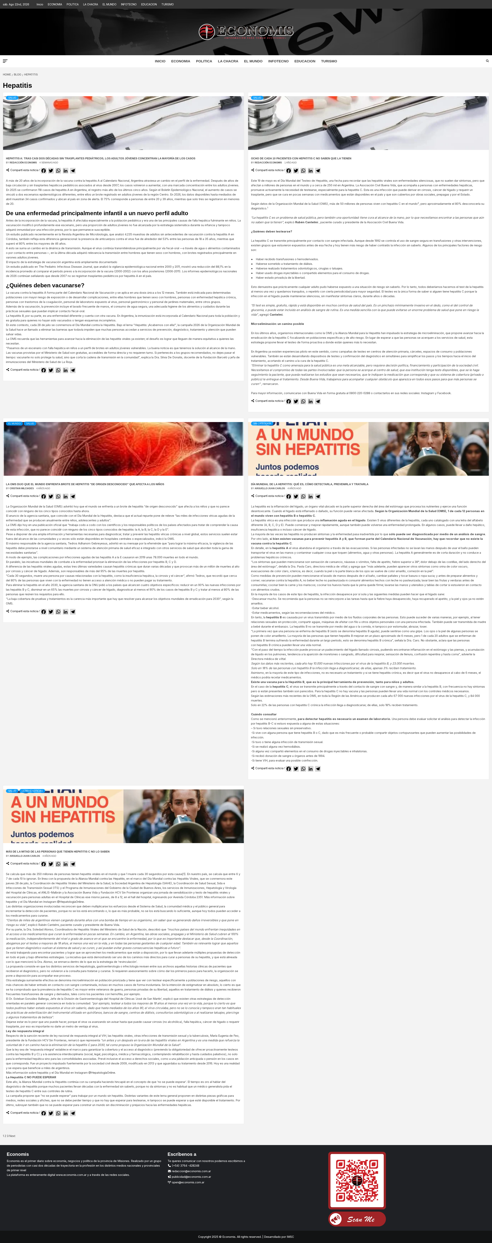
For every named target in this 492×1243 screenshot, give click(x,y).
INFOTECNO (129, 4)
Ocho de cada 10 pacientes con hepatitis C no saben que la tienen (301, 158)
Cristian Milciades (22, 488)
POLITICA (73, 4)
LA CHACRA (90, 4)
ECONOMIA (55, 4)
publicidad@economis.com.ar (191, 1177)
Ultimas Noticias (32, 791)
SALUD (12, 97)
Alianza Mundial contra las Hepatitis (101, 878)
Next (12, 1136)
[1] (183, 874)
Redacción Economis (23, 162)
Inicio (40, 4)
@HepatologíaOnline (70, 902)
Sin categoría (262, 423)
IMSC (290, 1237)
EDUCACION (149, 4)
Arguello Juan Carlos (270, 488)
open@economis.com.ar (187, 1182)
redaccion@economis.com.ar (191, 1171)
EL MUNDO (109, 4)
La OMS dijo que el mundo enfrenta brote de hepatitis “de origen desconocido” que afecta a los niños (85, 484)
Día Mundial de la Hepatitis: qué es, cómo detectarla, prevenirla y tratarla (309, 484)
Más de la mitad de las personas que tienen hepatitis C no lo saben (58, 851)
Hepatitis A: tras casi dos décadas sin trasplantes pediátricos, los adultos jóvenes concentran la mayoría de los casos (100, 158)
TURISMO (167, 4)
